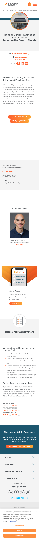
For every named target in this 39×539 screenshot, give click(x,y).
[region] (19, 524)
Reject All (19, 530)
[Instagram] (22, 492)
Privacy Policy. (13, 521)
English (6, 406)
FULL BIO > (19, 244)
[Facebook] (18, 63)
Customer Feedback (19, 507)
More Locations (21, 58)
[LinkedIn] (22, 63)
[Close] (36, 511)
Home (4, 10)
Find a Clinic (9, 10)
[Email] (26, 63)
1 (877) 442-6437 (19, 486)
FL (15, 10)
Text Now (15, 303)
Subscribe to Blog (19, 498)
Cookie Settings (19, 525)
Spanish (15, 406)
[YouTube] (28, 492)
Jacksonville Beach (23, 10)
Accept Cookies (19, 535)
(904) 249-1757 (11, 175)
